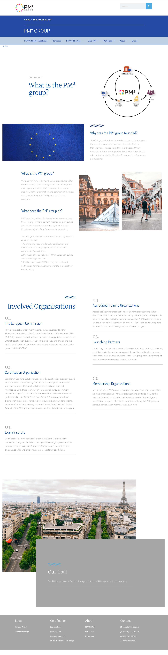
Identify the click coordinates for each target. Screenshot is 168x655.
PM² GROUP (37, 31)
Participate (108, 41)
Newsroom (57, 41)
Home (27, 19)
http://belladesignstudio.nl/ (26, 637)
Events (134, 41)
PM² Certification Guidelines (36, 41)
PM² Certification (73, 41)
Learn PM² (92, 41)
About (122, 41)
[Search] (149, 6)
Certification (58, 620)
